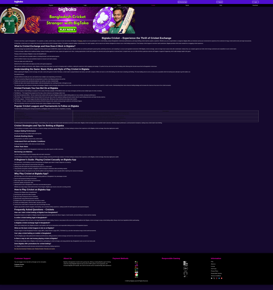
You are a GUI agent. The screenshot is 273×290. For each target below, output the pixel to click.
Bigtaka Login (30, 248)
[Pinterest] (221, 278)
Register (220, 2)
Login (255, 2)
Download (255, 5)
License (213, 266)
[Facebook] (211, 278)
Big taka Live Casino (49, 248)
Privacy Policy (214, 271)
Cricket (153, 5)
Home (16, 5)
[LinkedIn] (219, 278)
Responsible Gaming (216, 273)
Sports (187, 5)
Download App (183, 2)
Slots (220, 5)
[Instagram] (216, 278)
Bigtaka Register (39, 248)
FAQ (212, 261)
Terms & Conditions (216, 275)
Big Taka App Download (20, 248)
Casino (119, 5)
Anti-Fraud (213, 268)
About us (213, 264)
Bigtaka (80, 41)
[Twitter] (214, 278)
